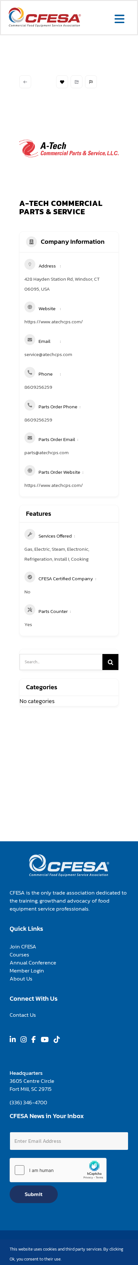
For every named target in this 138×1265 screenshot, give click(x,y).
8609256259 (38, 387)
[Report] (91, 81)
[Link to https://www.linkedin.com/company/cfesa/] (13, 1039)
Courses (19, 954)
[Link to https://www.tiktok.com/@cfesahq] (57, 1039)
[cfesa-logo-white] (69, 857)
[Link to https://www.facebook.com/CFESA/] (33, 1039)
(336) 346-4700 (28, 1102)
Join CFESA (23, 946)
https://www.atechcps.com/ (53, 321)
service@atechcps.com (48, 354)
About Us (21, 978)
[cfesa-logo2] (44, 9)
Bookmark (62, 81)
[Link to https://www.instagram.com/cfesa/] (24, 1039)
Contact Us (23, 1015)
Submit (33, 1194)
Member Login (27, 970)
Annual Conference (33, 962)
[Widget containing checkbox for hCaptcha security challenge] (58, 1170)
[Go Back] (25, 81)
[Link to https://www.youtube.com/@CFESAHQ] (45, 1039)
